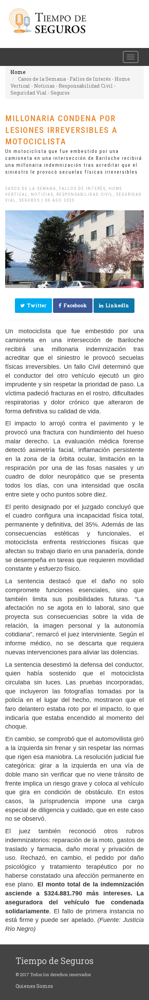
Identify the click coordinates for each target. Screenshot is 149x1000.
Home (18, 72)
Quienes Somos (34, 986)
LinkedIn (116, 305)
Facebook (74, 305)
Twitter (35, 305)
